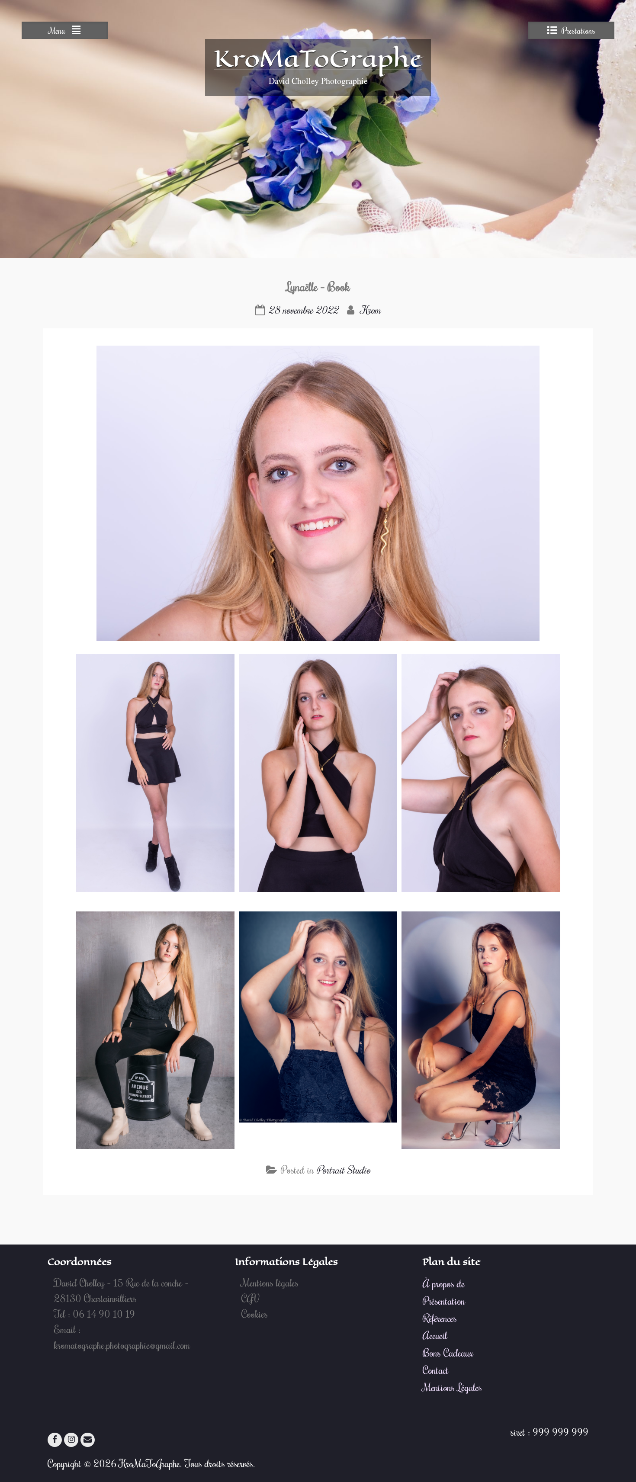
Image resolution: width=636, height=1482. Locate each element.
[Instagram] (71, 1440)
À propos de (444, 1283)
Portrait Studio (343, 1169)
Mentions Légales (452, 1387)
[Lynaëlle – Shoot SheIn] (56, 288)
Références (440, 1318)
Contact (436, 1369)
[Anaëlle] (580, 288)
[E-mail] (87, 1440)
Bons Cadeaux (448, 1352)
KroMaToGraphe (318, 59)
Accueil (435, 1335)
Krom (370, 309)
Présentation (444, 1300)
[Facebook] (55, 1440)
